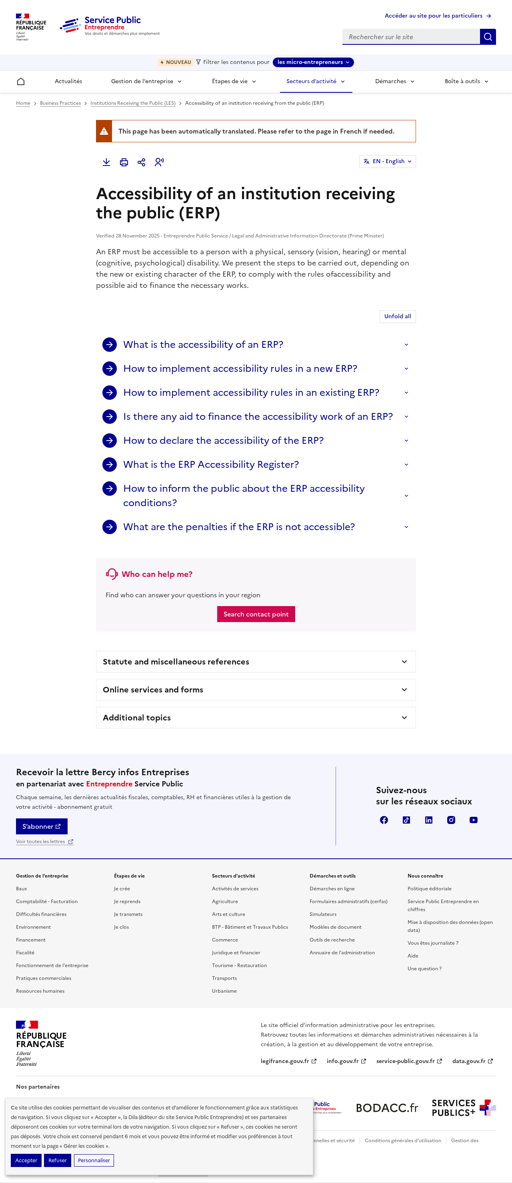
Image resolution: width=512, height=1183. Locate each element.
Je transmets (128, 914)
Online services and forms (153, 690)
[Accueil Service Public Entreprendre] (111, 34)
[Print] (124, 162)
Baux (21, 888)
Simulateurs (323, 914)
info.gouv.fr (343, 1061)
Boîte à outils (462, 81)
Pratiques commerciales (43, 978)
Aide (413, 956)
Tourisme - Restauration (239, 965)
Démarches (390, 81)
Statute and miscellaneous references (176, 662)
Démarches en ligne (332, 888)
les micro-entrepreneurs (310, 62)
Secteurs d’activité (311, 81)
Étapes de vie (230, 81)
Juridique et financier (236, 952)
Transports (224, 978)
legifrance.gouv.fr (285, 1061)
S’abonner (37, 826)
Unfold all (397, 316)
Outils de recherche (332, 940)
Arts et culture (228, 914)
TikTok (406, 820)
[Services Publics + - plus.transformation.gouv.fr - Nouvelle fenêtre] (464, 1108)
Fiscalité (25, 952)
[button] (159, 162)
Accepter (26, 1160)
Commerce (225, 940)
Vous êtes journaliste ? (433, 943)
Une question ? (425, 968)
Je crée (122, 888)
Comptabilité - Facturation (47, 901)
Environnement (33, 927)
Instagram (451, 820)
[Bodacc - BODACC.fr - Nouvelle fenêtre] (387, 1108)
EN (389, 161)
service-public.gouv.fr (405, 1061)
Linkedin (429, 820)
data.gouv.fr (469, 1061)
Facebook (384, 820)
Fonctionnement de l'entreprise (52, 965)
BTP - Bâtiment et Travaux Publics (250, 927)
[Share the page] (141, 162)
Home (23, 103)
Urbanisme (224, 991)
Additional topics (137, 718)
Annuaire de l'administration (342, 952)
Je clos (121, 927)
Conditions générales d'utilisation (403, 1140)
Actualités (68, 81)
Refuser (57, 1160)
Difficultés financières (41, 914)
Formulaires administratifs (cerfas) (349, 901)
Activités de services (235, 888)
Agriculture (225, 901)
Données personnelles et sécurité (317, 1140)
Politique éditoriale (430, 888)
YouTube (474, 820)
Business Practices (60, 103)
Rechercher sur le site (488, 37)
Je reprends (127, 901)
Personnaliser (94, 1160)
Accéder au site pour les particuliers (433, 16)
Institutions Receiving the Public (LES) (133, 103)
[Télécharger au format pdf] (106, 162)
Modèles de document (336, 927)
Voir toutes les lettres (41, 841)
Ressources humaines (40, 991)
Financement (31, 940)
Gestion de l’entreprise (142, 81)
